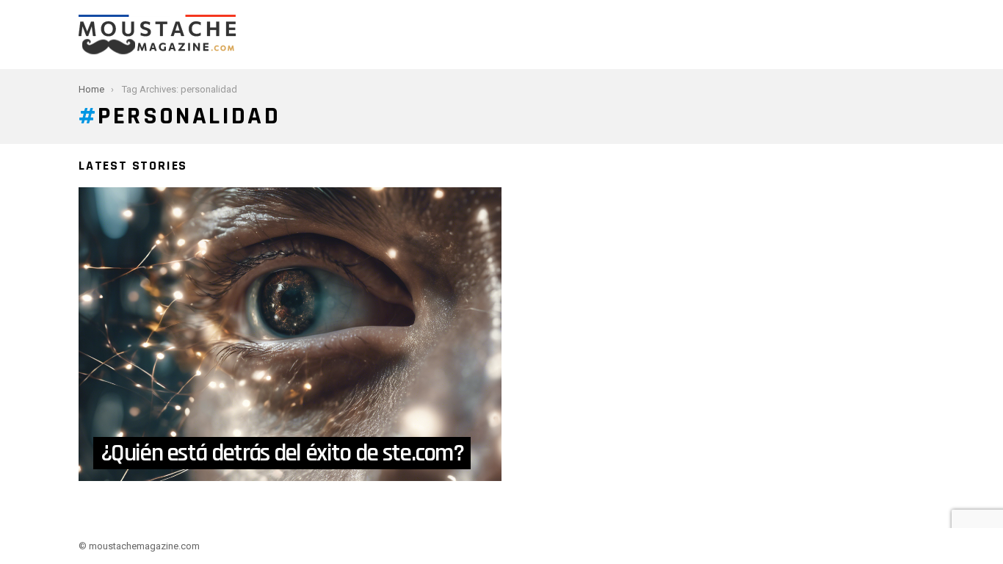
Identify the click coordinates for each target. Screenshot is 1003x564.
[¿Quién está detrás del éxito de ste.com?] (290, 334)
